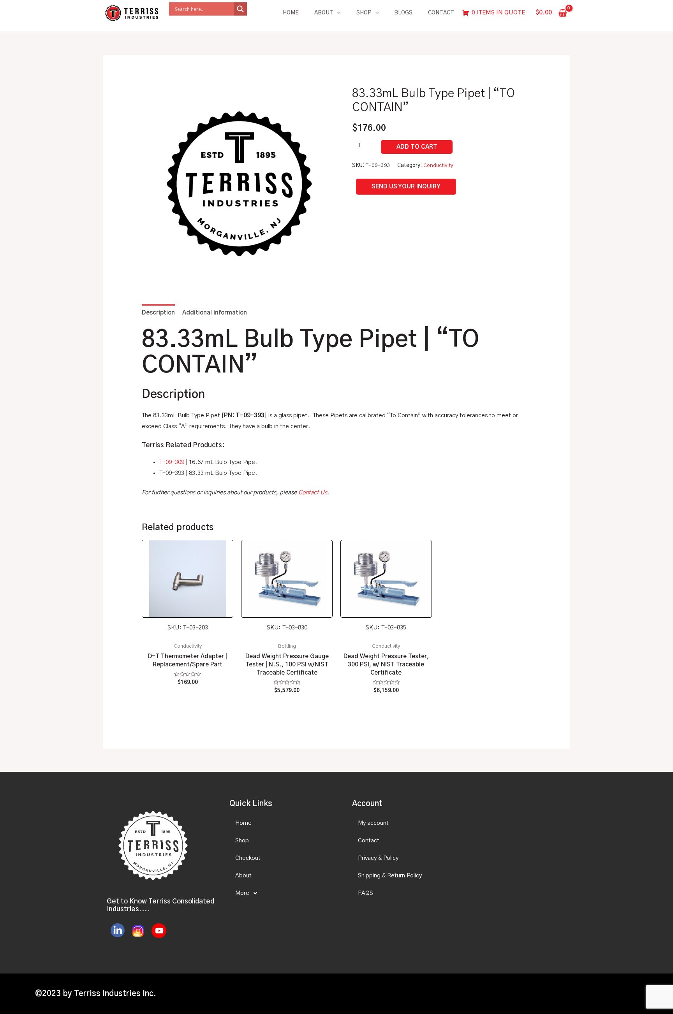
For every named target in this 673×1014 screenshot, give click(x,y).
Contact (441, 13)
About (323, 13)
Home (291, 13)
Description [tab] (158, 313)
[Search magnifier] (240, 9)
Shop (364, 13)
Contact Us (312, 493)
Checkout (248, 858)
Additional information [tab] (214, 313)
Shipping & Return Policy (390, 876)
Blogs (403, 13)
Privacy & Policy (378, 858)
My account (373, 823)
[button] (283, 893)
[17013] (417, 147)
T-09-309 (171, 462)
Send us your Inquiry (406, 187)
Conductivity (438, 165)
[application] (336, 13)
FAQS (365, 893)
